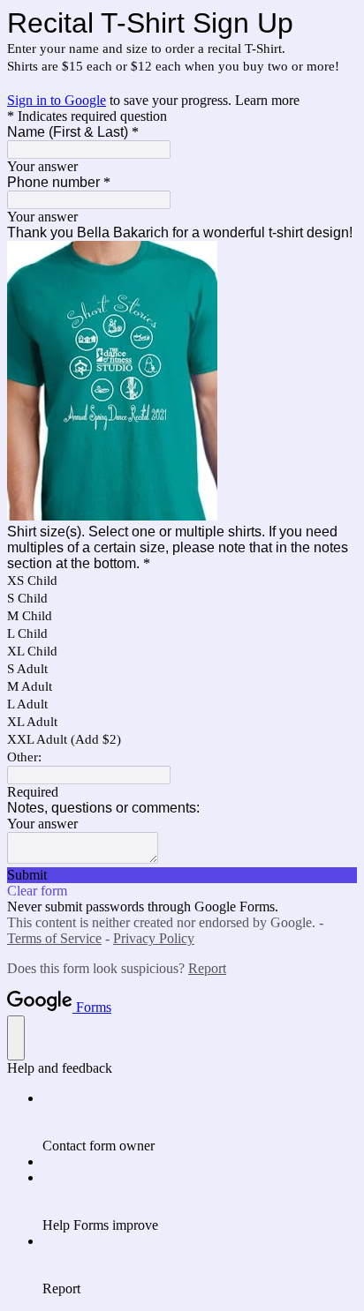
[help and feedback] (16, 1037)
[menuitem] (199, 1122)
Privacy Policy (153, 938)
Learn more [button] (267, 100)
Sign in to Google (56, 100)
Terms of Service (54, 938)
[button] (182, 875)
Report (207, 968)
